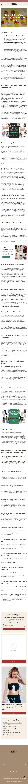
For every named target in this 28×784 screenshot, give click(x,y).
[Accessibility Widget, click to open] (24, 777)
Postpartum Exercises (8, 734)
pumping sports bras (5, 162)
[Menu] (1, 4)
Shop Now (14, 661)
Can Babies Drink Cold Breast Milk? (11, 732)
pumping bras (21, 160)
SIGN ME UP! (14, 629)
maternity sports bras (5, 114)
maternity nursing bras (15, 113)
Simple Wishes (7, 777)
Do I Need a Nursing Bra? (9, 726)
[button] (23, 4)
